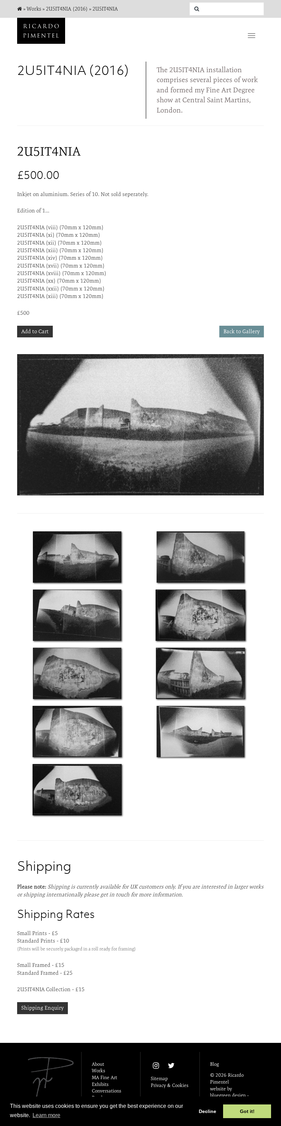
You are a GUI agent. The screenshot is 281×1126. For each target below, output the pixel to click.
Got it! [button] (247, 1111)
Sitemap (159, 1078)
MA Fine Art (104, 1077)
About (98, 1064)
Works (34, 8)
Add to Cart (35, 331)
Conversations (106, 1091)
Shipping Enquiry (42, 1007)
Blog (214, 1064)
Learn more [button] (46, 1115)
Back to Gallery (241, 331)
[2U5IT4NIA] (77, 557)
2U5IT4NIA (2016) (67, 8)
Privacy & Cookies (169, 1085)
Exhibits (100, 1084)
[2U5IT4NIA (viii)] (140, 425)
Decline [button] (207, 1111)
